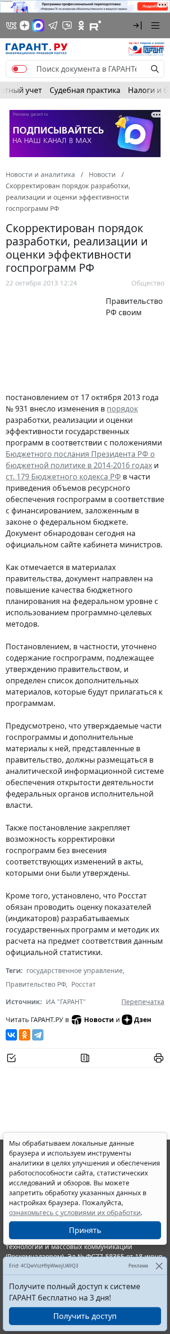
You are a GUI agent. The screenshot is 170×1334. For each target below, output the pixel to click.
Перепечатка (142, 1001)
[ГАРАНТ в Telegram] (53, 25)
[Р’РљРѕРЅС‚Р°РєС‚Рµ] (11, 1034)
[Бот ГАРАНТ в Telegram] (67, 25)
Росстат (83, 984)
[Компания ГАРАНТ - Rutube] (95, 25)
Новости (99, 1019)
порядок (122, 408)
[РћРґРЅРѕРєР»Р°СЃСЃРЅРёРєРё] (24, 1034)
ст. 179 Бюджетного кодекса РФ (63, 476)
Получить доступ (85, 1316)
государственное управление (74, 970)
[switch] (19, 69)
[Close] (159, 1266)
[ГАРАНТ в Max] (38, 25)
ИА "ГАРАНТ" (66, 1001)
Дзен (142, 1019)
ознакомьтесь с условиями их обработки (75, 1212)
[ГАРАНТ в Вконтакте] (11, 25)
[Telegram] (37, 1034)
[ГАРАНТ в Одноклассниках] (81, 25)
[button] (137, 25)
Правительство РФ (36, 984)
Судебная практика (85, 90)
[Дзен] (24, 25)
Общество (147, 282)
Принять (85, 1230)
